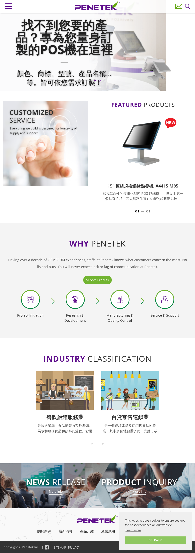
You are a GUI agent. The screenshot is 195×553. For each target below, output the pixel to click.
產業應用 (108, 531)
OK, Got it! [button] (155, 540)
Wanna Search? (187, 6)
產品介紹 (87, 531)
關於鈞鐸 (44, 531)
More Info (55, 491)
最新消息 (65, 531)
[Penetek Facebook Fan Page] (47, 547)
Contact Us (178, 6)
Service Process (97, 280)
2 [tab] (99, 80)
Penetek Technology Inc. (97, 5)
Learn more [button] (133, 530)
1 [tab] (95, 80)
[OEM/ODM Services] (45, 143)
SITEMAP (60, 547)
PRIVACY (74, 547)
